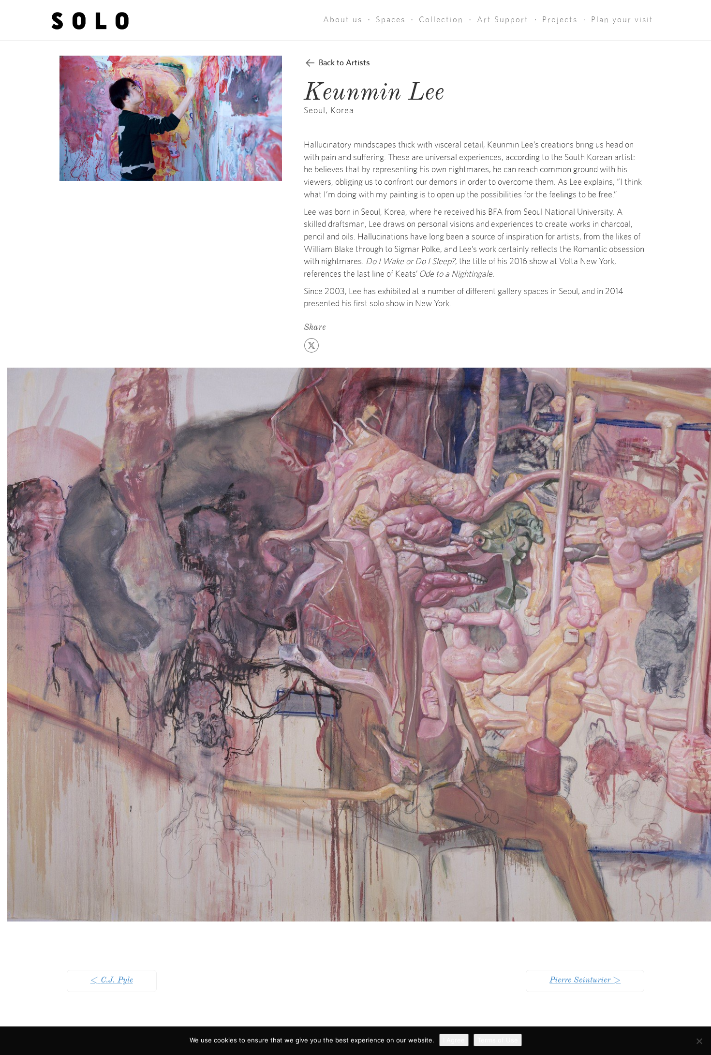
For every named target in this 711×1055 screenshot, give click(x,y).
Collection (441, 19)
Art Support (503, 19)
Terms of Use (497, 1040)
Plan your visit (622, 19)
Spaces (390, 19)
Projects (560, 19)
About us (342, 19)
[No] (699, 1041)
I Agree (454, 1040)
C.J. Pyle (111, 981)
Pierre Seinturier (585, 981)
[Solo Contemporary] (90, 20)
